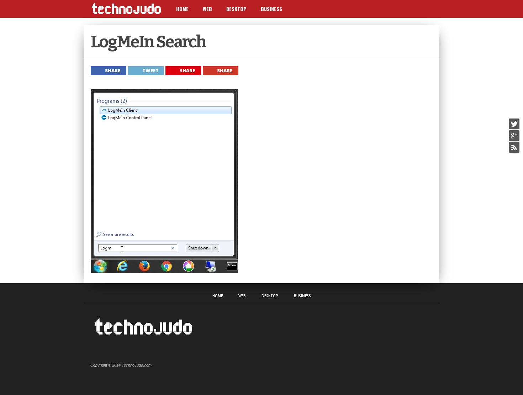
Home (182, 8)
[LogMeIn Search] (164, 271)
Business (271, 8)
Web (207, 8)
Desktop (236, 8)
